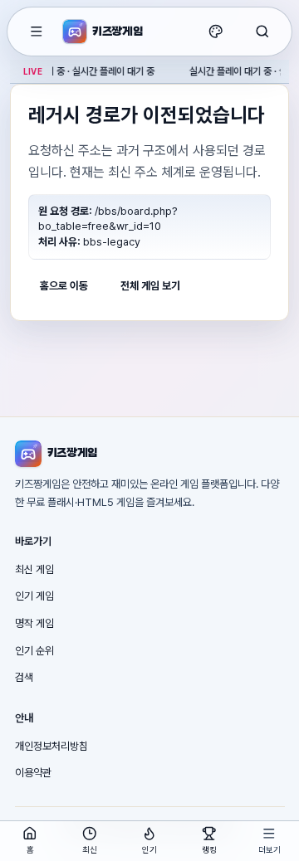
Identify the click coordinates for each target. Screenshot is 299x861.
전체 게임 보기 (150, 286)
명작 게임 (34, 623)
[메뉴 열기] (36, 31)
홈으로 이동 (64, 286)
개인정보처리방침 (51, 746)
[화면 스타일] (216, 31)
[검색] (262, 31)
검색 (24, 677)
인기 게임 (34, 596)
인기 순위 (34, 651)
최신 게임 (34, 569)
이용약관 (33, 772)
